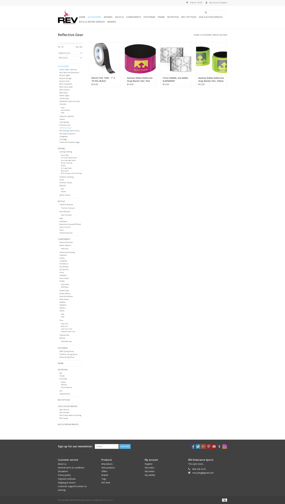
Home (82, 17)
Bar (61, 373)
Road (62, 108)
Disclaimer (63, 471)
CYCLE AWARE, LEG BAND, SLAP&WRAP (175, 79)
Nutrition (173, 17)
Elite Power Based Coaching (70, 415)
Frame (161, 17)
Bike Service (64, 409)
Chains (62, 258)
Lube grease (64, 122)
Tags (103, 478)
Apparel (108, 17)
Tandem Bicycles (66, 233)
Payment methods (67, 478)
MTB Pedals (65, 287)
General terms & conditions (71, 467)
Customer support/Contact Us (72, 486)
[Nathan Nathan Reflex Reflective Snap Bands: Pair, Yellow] (211, 58)
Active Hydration (66, 387)
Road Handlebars (66, 296)
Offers (104, 471)
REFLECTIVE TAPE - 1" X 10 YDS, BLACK (103, 79)
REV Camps (64, 418)
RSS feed (105, 482)
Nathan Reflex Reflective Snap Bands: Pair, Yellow (211, 79)
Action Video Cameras (68, 69)
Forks (62, 272)
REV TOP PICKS (188, 17)
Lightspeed (108, 500)
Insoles (62, 119)
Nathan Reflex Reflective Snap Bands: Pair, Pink (139, 79)
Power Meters (65, 293)
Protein (63, 382)
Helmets (63, 104)
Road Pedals (65, 284)
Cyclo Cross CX (65, 227)
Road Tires (64, 324)
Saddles (62, 302)
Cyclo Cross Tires (66, 329)
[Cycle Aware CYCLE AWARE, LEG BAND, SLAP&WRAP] (175, 58)
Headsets (63, 275)
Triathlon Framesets (68, 208)
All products (107, 463)
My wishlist (150, 475)
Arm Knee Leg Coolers (68, 160)
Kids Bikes (63, 221)
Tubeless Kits (64, 335)
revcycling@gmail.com (203, 472)
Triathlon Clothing (66, 177)
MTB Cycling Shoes (67, 351)
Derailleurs (64, 264)
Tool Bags (63, 139)
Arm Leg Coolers (66, 168)
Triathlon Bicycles (66, 204)
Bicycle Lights (65, 75)
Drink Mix (63, 379)
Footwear (149, 17)
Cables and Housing (67, 252)
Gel (61, 391)
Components (133, 17)
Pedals (62, 281)
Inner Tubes (64, 278)
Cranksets (63, 261)
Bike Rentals (64, 412)
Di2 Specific (64, 269)
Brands (111, 21)
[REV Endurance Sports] (68, 17)
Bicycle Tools (64, 81)
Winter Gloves (65, 195)
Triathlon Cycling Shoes (68, 354)
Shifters (62, 308)
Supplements (65, 394)
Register (149, 463)
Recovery (64, 385)
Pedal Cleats (64, 290)
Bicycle (119, 17)
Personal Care (65, 125)
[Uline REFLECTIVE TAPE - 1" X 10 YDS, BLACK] (104, 58)
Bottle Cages (64, 95)
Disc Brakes (64, 266)
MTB (62, 113)
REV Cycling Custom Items (69, 130)
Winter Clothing (66, 163)
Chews (62, 376)
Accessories (94, 17)
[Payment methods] (224, 500)
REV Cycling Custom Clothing (71, 173)
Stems (62, 311)
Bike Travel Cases (66, 87)
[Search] (204, 12)
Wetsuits (63, 185)
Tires (61, 320)
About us (62, 463)
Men (62, 189)
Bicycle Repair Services (92, 21)
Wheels (62, 338)
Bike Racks (64, 93)
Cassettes (63, 255)
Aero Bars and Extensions (69, 72)
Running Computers (67, 133)
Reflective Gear (220, 35)
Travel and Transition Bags (69, 142)
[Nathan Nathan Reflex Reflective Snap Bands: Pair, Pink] (140, 58)
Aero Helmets (65, 110)
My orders (150, 467)
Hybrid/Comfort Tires (68, 332)
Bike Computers (66, 84)
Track (62, 230)
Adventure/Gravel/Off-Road (70, 224)
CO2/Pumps (64, 98)
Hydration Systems (67, 116)
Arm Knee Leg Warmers (69, 158)
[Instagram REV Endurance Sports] (224, 446)
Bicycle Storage (66, 78)
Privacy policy (64, 475)
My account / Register (218, 2)
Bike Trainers (65, 90)
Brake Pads (64, 249)
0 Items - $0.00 (196, 2)
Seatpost (63, 305)
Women (63, 192)
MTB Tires (64, 326)
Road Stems (64, 299)
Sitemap (62, 490)
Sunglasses (64, 136)
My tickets (150, 471)
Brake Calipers (65, 245)
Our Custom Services (211, 17)
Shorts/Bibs (65, 155)
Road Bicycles (65, 211)
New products (108, 467)
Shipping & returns (67, 482)
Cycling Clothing (66, 152)
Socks (62, 180)
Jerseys (63, 166)
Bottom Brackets (66, 242)
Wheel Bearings (66, 341)
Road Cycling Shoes (67, 357)
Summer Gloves (66, 182)
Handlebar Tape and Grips (70, 101)
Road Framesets (66, 215)
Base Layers (65, 171)
